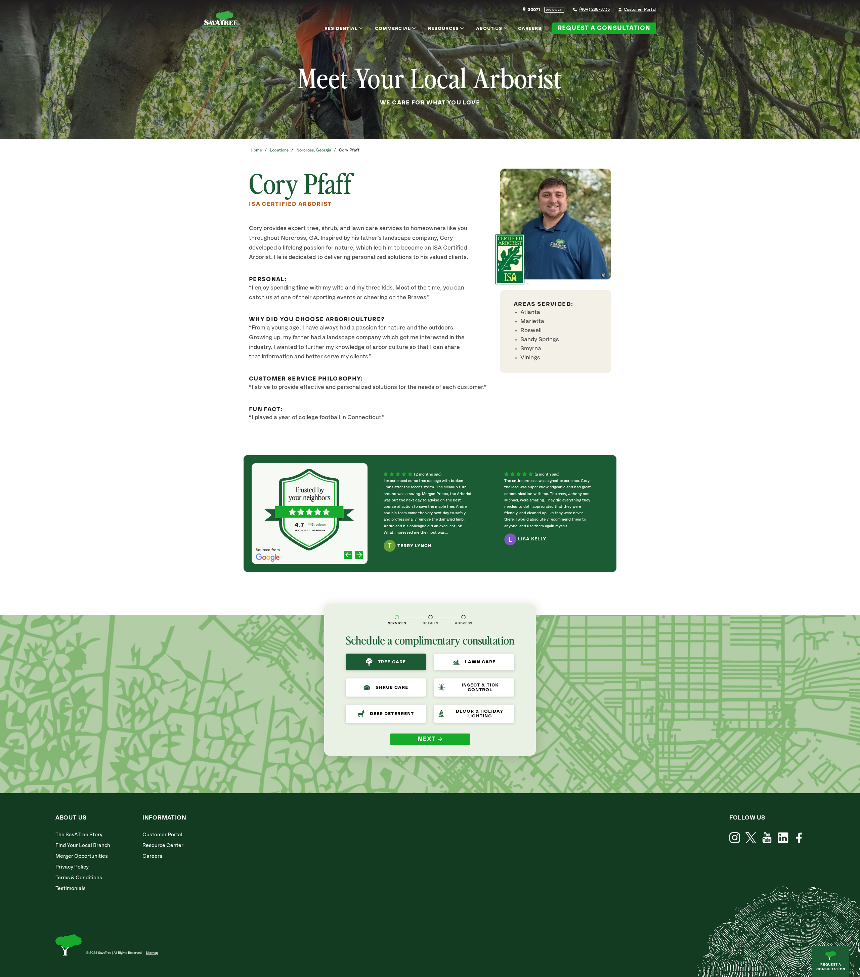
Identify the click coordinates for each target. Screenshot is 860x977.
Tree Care (391, 662)
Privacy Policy (72, 867)
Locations (279, 150)
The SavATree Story (78, 834)
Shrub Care (392, 687)
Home (256, 150)
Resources (443, 28)
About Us (489, 28)
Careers (530, 28)
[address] (463, 617)
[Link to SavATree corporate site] (222, 20)
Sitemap (152, 952)
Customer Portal (640, 9)
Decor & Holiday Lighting (479, 713)
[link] (750, 837)
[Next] (359, 555)
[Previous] (348, 555)
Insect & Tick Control (480, 687)
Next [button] (427, 739)
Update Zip (554, 10)
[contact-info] (430, 617)
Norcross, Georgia (313, 150)
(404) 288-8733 (594, 9)
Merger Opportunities (81, 856)
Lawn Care (480, 662)
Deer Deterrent (392, 713)
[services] (397, 617)
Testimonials (70, 888)
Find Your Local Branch (82, 845)
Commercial (393, 28)
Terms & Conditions (78, 877)
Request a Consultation (604, 28)
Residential (341, 28)
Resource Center (162, 845)
